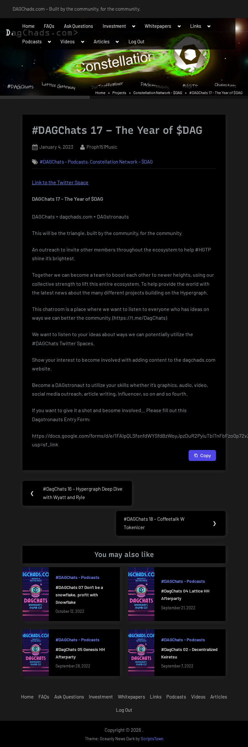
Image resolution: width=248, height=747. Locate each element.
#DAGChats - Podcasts (64, 162)
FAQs (49, 26)
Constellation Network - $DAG (121, 162)
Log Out (136, 41)
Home (28, 26)
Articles (101, 41)
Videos (67, 41)
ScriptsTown (152, 738)
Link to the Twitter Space (60, 182)
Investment (114, 26)
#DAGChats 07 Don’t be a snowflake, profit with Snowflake (79, 594)
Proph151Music (102, 147)
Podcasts (32, 41)
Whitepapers (158, 26)
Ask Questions (78, 26)
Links (195, 26)
